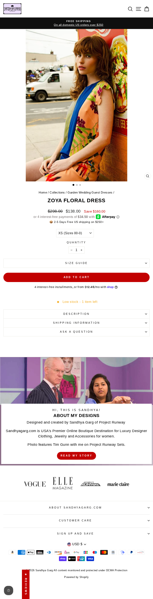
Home (43, 192)
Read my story (76, 455)
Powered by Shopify (76, 577)
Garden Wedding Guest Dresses (90, 192)
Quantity (76, 242)
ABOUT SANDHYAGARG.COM (75, 507)
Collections (57, 192)
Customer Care (75, 520)
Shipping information (76, 322)
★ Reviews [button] (25, 584)
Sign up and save (75, 533)
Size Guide (76, 263)
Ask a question (76, 331)
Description (76, 313)
